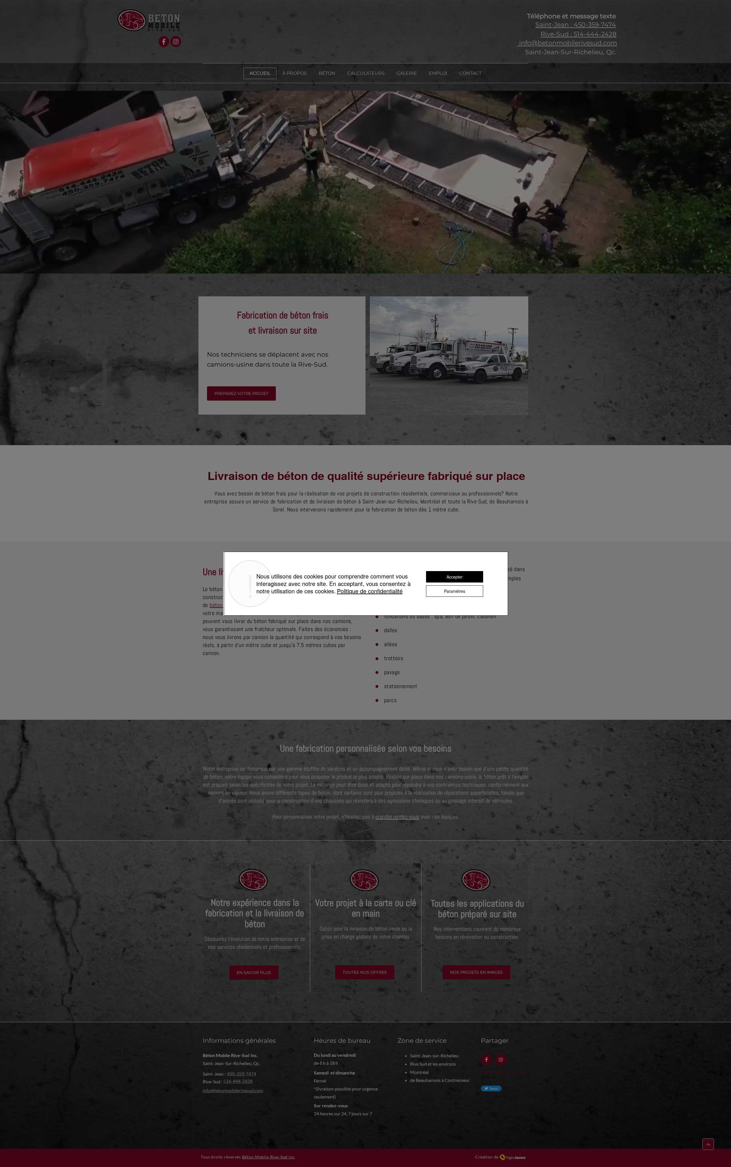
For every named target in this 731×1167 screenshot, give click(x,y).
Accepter (455, 577)
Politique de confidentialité (370, 591)
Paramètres (454, 591)
